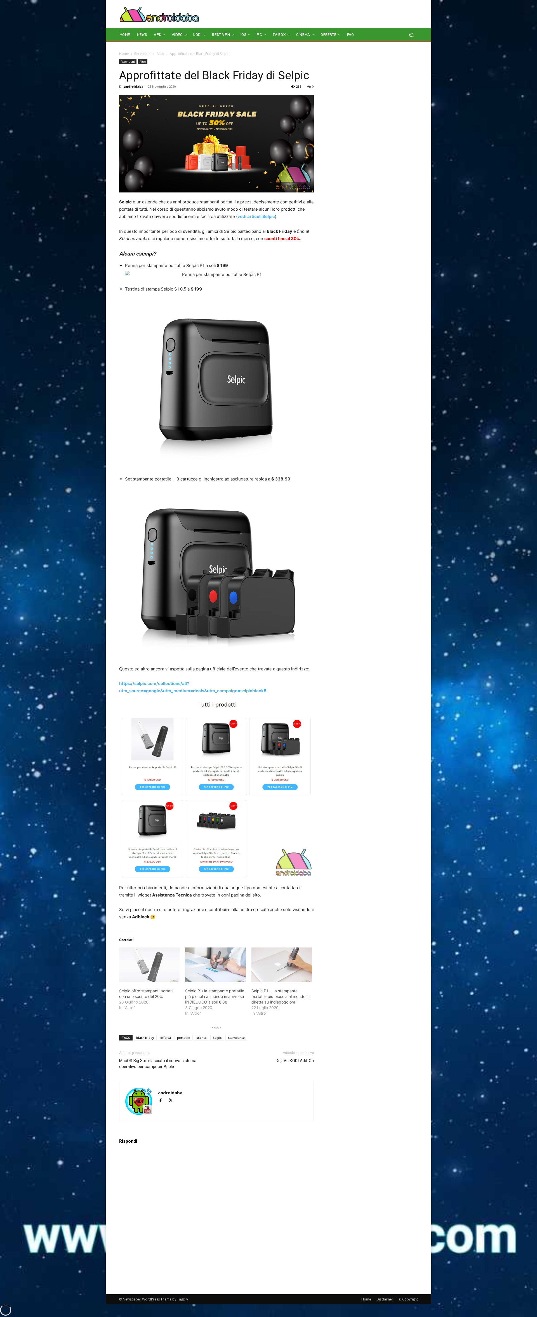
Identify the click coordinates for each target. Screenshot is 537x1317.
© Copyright (408, 1299)
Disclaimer (384, 1299)
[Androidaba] (159, 14)
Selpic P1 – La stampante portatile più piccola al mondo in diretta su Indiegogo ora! (280, 996)
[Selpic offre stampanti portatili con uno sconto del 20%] (149, 964)
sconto (201, 1037)
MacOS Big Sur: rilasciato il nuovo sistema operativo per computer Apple (157, 1063)
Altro (160, 53)
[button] (411, 34)
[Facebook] (163, 1101)
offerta (165, 1037)
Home (124, 53)
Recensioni (142, 53)
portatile (183, 1037)
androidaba (133, 86)
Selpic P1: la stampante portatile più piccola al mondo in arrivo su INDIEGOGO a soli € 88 (214, 996)
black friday (145, 1037)
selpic (217, 1037)
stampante (236, 1037)
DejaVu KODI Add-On (295, 1060)
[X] (172, 1101)
